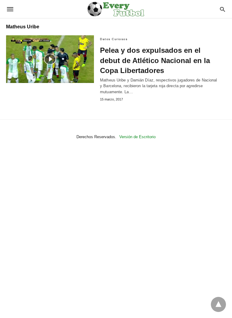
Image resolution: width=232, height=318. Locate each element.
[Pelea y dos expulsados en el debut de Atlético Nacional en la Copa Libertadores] (50, 59)
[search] (222, 9)
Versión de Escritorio (137, 137)
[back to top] (218, 304)
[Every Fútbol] (115, 9)
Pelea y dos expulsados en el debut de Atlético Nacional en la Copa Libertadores (155, 60)
